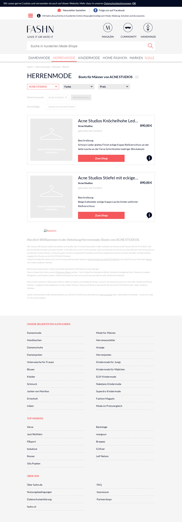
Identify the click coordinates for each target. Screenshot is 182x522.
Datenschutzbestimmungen (117, 3)
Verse (30, 426)
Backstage (101, 426)
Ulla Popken (33, 463)
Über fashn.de (34, 484)
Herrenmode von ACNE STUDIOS (103, 259)
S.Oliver (100, 448)
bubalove (32, 448)
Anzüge (100, 347)
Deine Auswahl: (35, 97)
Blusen (30, 369)
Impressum (103, 491)
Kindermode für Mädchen (110, 369)
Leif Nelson (102, 456)
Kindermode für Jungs (108, 362)
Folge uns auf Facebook (112, 10)
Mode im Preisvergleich (109, 405)
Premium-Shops (63, 272)
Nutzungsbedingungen (39, 491)
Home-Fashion (115, 58)
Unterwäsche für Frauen (40, 362)
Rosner (31, 456)
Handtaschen (34, 340)
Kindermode (89, 58)
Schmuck (32, 383)
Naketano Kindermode (108, 383)
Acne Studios (85, 125)
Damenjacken (34, 354)
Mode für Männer (106, 332)
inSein (30, 405)
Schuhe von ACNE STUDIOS (62, 106)
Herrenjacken (103, 354)
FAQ (99, 484)
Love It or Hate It (40, 36)
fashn (30, 66)
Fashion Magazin (105, 398)
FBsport (31, 441)
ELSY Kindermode (106, 376)
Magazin (108, 36)
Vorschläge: (33, 106)
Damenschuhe (35, 347)
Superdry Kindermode (108, 391)
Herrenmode (64, 58)
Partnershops (104, 499)
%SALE (149, 58)
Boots (66, 66)
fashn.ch (31, 506)
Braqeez (100, 441)
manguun (101, 434)
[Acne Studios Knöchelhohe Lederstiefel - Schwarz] (149, 158)
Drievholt (32, 398)
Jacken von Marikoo (38, 391)
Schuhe (56, 66)
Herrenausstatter (105, 340)
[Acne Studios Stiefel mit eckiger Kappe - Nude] (149, 215)
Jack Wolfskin (34, 434)
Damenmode (39, 58)
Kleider (31, 376)
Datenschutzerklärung (39, 499)
